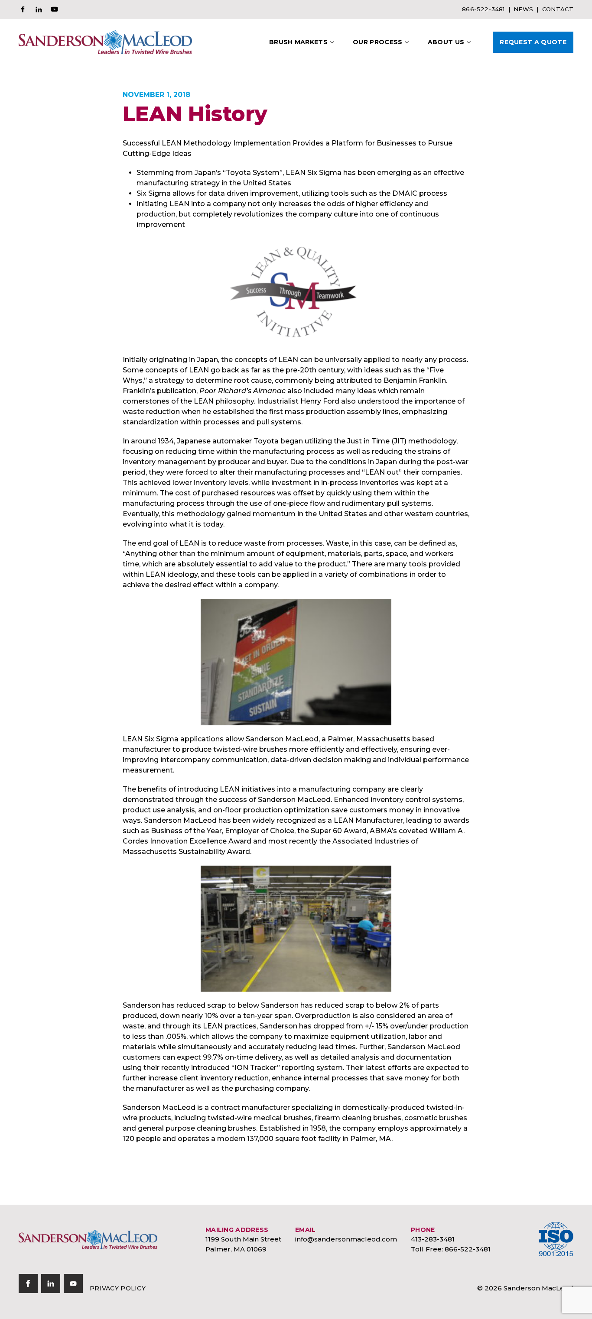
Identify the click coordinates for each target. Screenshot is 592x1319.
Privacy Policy (118, 1288)
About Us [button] (446, 42)
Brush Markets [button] (298, 42)
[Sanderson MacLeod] (88, 1239)
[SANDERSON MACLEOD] (105, 42)
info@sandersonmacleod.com (346, 1239)
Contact (557, 9)
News (523, 9)
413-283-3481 (433, 1239)
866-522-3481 (483, 9)
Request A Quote (533, 42)
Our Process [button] (378, 42)
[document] (296, 641)
